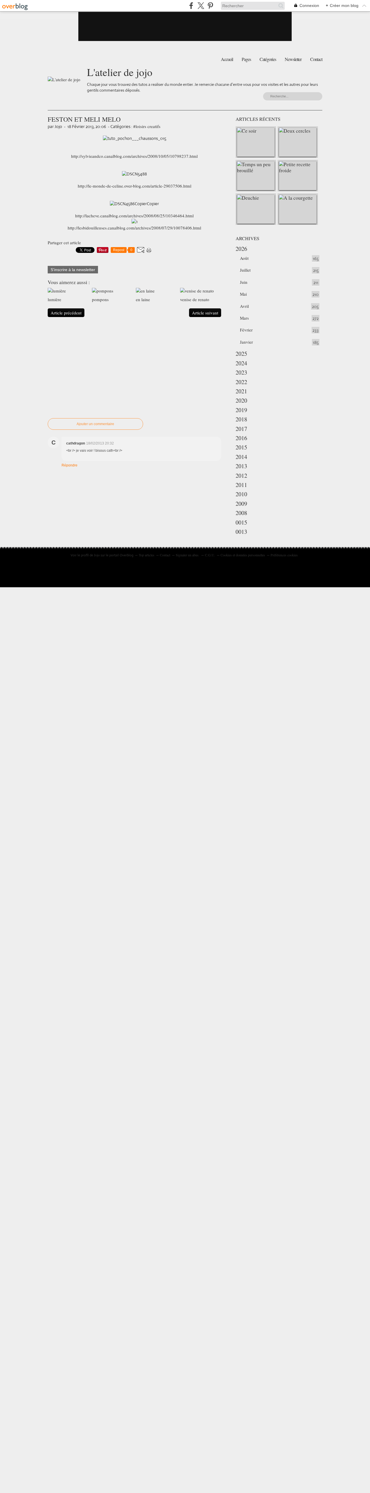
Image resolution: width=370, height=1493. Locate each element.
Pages (246, 59)
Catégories (268, 59)
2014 (241, 457)
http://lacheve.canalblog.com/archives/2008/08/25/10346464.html (134, 215)
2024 (241, 363)
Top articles (146, 555)
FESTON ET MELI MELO (84, 119)
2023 (241, 372)
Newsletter (293, 59)
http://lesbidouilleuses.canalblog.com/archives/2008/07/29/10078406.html (134, 228)
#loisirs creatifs (146, 126)
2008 (241, 513)
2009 (241, 503)
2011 (241, 485)
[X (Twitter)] (200, 5)
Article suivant (205, 313)
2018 (241, 419)
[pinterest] (210, 5)
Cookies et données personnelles (243, 555)
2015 (241, 447)
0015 (241, 522)
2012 (241, 475)
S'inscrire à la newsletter (73, 269)
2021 (241, 391)
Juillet (245, 270)
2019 (241, 410)
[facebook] (191, 5)
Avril (244, 306)
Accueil (227, 59)
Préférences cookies (284, 555)
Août (244, 258)
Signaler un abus (187, 555)
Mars (244, 318)
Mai (243, 294)
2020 (241, 400)
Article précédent (66, 313)
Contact (316, 59)
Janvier (246, 342)
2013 (241, 466)
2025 (241, 353)
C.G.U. (210, 555)
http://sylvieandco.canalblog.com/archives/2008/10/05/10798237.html (134, 156)
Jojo (97, 555)
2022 (241, 382)
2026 (241, 249)
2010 (241, 494)
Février (246, 330)
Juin (243, 282)
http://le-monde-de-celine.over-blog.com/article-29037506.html (134, 186)
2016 (241, 438)
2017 (241, 429)
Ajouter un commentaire (95, 424)
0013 (241, 532)
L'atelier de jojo (119, 72)
